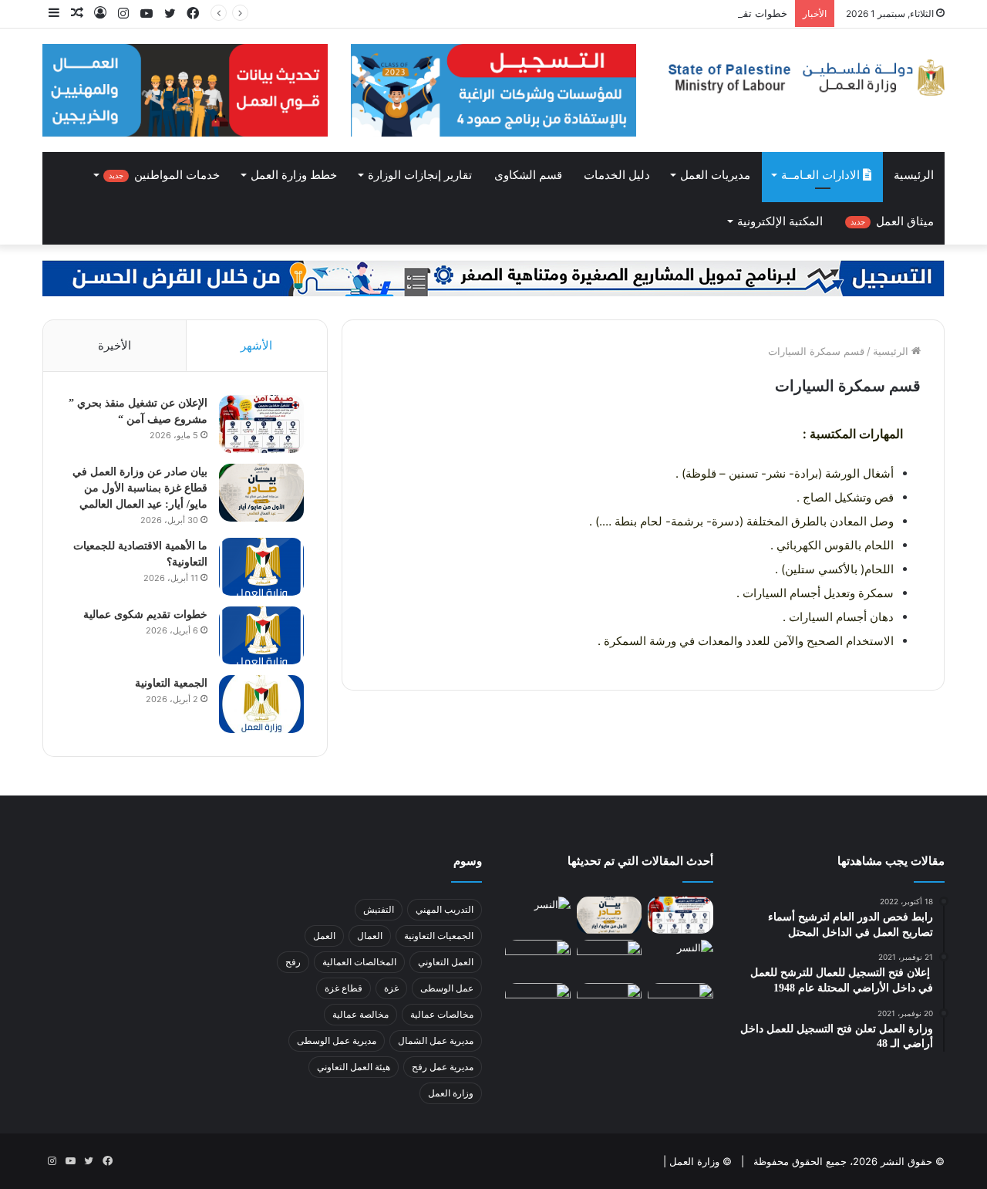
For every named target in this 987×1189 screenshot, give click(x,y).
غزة (391, 988)
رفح (293, 962)
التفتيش (378, 909)
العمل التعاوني (445, 962)
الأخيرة (114, 345)
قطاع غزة (343, 988)
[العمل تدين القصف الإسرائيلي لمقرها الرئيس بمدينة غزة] (680, 1001)
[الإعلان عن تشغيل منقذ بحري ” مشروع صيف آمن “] (261, 424)
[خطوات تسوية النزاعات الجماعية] (538, 958)
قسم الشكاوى (528, 175)
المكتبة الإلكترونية (780, 221)
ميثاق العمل (892, 221)
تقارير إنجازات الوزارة (420, 175)
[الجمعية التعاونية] (261, 704)
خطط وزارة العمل (294, 175)
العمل (324, 935)
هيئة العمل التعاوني (353, 1066)
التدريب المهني (444, 909)
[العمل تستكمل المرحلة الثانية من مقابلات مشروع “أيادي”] (538, 1001)
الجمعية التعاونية (171, 683)
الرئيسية (914, 175)
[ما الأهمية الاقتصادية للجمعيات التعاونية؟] (261, 567)
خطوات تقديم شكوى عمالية (727, 13)
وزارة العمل (450, 1093)
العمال (369, 935)
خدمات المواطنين (164, 175)
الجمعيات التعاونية (438, 935)
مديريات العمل (715, 175)
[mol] (802, 77)
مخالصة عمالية (360, 1014)
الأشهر (256, 345)
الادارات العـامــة (822, 175)
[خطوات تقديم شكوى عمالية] (261, 635)
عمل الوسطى (446, 988)
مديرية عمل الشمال (435, 1040)
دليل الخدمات (617, 175)
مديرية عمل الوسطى (336, 1040)
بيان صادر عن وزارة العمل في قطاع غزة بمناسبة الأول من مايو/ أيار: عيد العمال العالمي (139, 488)
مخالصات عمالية (441, 1014)
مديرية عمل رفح (442, 1066)
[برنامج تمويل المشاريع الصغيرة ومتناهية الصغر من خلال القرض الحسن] (493, 277)
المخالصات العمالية (359, 962)
